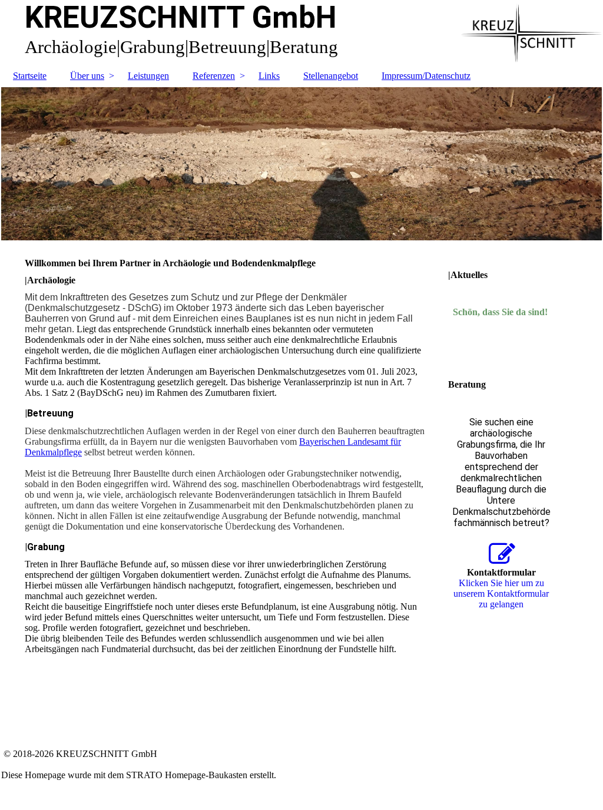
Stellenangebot (330, 76)
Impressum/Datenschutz (426, 76)
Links (269, 76)
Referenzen (214, 76)
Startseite (30, 76)
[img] (301, 163)
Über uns (87, 76)
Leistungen (148, 76)
